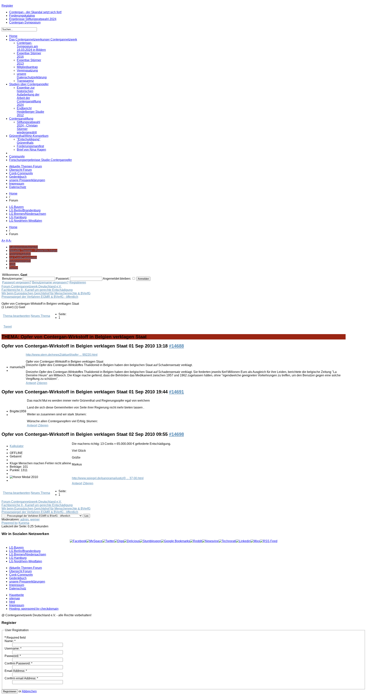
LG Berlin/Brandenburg (25, 210)
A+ (3, 240)
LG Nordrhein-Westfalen (25, 220)
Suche (13, 267)
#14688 (176, 345)
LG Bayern (16, 207)
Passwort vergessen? (16, 282)
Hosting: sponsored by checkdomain (33, 608)
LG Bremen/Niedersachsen (27, 213)
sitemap (14, 598)
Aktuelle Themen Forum (25, 166)
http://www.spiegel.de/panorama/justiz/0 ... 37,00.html (108, 478)
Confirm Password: (18, 663)
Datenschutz (17, 187)
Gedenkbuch (18, 176)
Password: (13, 656)
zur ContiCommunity (23, 257)
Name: (10, 641)
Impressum (16, 183)
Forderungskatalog (22, 15)
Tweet (7, 326)
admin (24, 519)
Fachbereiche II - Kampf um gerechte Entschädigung (37, 289)
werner (35, 519)
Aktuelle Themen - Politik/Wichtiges (33, 250)
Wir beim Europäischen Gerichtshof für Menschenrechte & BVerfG (46, 293)
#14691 (176, 391)
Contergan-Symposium (25, 22)
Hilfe (12, 264)
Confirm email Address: (21, 678)
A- (9, 240)
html (12, 601)
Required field (15, 637)
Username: (13, 648)
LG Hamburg (18, 217)
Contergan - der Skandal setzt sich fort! (35, 12)
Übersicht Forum (20, 169)
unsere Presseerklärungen (27, 180)
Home (13, 193)
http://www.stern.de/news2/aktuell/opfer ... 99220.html (61, 354)
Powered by (10, 522)
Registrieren (77, 282)
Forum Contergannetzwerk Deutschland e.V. (32, 286)
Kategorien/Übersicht (23, 247)
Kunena (24, 522)
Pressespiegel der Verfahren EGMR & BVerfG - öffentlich (40, 296)
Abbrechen (29, 691)
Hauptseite (16, 595)
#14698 (176, 434)
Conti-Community (21, 173)
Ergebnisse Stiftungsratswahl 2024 (32, 19)
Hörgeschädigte (20, 254)
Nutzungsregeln (20, 260)
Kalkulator (17, 446)
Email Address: (16, 670)
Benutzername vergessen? (50, 282)
